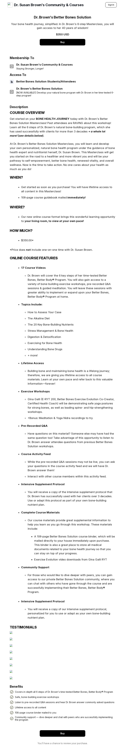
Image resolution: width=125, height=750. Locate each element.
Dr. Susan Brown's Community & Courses (49, 5)
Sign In (111, 5)
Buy (62, 42)
